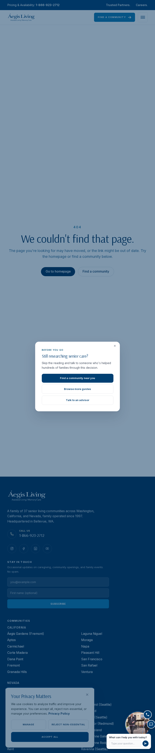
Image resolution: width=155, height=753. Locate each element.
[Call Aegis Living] (147, 714)
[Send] (145, 743)
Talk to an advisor (77, 400)
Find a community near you (77, 378)
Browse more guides (77, 389)
